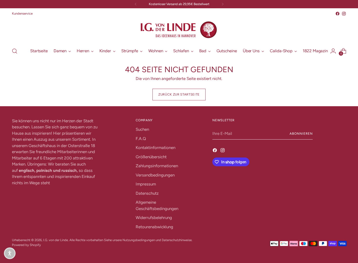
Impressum (146, 184)
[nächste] (222, 4)
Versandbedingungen (155, 175)
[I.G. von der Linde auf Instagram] (344, 13)
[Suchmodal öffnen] (14, 51)
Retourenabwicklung (154, 226)
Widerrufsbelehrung (154, 217)
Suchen (142, 129)
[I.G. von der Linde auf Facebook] (337, 13)
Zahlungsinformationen (157, 165)
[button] (10, 253)
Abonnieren (301, 133)
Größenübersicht (151, 156)
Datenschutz (147, 193)
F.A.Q (141, 138)
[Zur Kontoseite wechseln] (333, 51)
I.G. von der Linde (55, 240)
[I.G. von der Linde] (179, 30)
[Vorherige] (135, 4)
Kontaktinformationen (155, 147)
